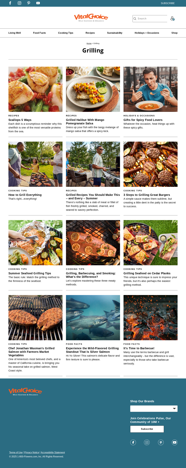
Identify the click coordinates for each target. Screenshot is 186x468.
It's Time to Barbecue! (139, 348)
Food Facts (39, 33)
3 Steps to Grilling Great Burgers (147, 194)
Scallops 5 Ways (19, 119)
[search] (135, 18)
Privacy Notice (31, 452)
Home (89, 43)
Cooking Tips (65, 33)
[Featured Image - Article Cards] (35, 89)
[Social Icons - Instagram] (19, 4)
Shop (174, 33)
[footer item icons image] (25, 394)
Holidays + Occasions (147, 33)
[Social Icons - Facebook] (10, 4)
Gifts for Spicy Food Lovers (143, 119)
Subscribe (147, 429)
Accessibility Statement (53, 452)
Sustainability (114, 33)
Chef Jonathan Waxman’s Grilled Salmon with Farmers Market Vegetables (31, 352)
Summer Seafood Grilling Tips (29, 273)
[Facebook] (133, 444)
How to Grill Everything (25, 194)
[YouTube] (175, 444)
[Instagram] (147, 444)
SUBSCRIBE (168, 3)
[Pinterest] (161, 444)
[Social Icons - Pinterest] (29, 4)
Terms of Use (16, 452)
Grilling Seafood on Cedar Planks (147, 273)
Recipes (90, 33)
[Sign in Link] (172, 20)
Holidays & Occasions (139, 115)
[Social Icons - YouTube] (38, 4)
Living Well (14, 33)
